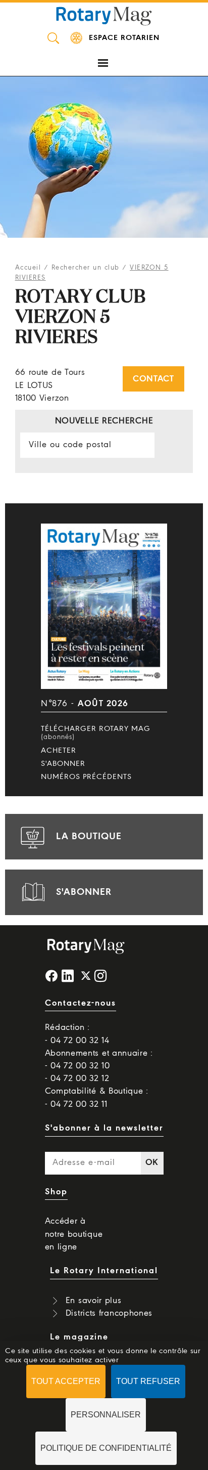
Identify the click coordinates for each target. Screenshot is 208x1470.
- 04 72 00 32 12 (77, 1079)
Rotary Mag (104, 15)
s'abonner (84, 892)
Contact (153, 379)
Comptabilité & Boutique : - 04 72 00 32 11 (97, 1098)
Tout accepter (65, 1381)
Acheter (58, 751)
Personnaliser (106, 1414)
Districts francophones (109, 1313)
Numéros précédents (86, 777)
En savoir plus (94, 1301)
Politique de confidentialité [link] (106, 1448)
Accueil (28, 268)
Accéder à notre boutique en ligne (74, 1234)
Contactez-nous (80, 1003)
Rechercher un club (85, 268)
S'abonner (63, 764)
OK (152, 1163)
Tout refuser (148, 1381)
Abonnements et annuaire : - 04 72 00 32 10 (99, 1060)
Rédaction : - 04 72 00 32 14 (77, 1034)
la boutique (89, 837)
